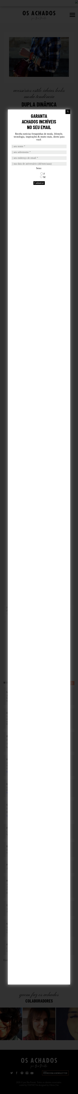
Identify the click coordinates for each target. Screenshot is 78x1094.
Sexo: (39, 168)
